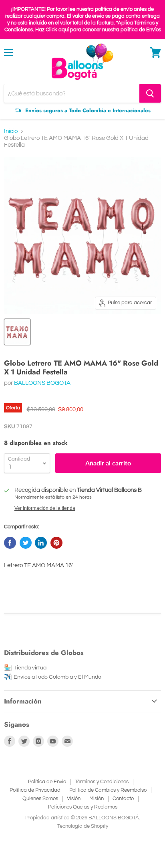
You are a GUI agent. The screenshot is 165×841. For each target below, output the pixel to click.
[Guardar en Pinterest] (56, 543)
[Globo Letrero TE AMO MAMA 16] (17, 332)
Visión (73, 798)
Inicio (11, 131)
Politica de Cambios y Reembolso (108, 790)
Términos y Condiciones (102, 781)
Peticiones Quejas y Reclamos (82, 807)
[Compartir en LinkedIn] (41, 543)
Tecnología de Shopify (82, 826)
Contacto (123, 798)
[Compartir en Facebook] (10, 543)
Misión (96, 798)
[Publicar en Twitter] (26, 543)
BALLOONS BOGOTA (42, 383)
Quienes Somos (40, 798)
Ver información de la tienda (44, 508)
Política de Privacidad (35, 790)
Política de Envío (47, 781)
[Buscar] (150, 93)
